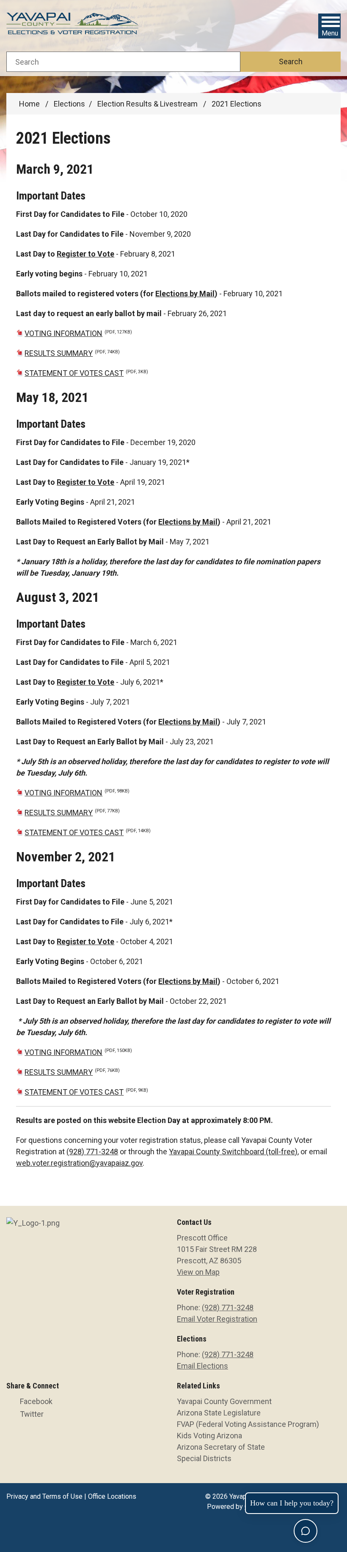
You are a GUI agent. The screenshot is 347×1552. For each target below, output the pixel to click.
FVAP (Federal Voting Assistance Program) (248, 1424)
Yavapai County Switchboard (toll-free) (233, 1151)
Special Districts (204, 1458)
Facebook (36, 1401)
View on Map (198, 1272)
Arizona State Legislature (219, 1412)
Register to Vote (85, 253)
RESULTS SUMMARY (72, 353)
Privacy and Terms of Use (44, 1496)
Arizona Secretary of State (221, 1447)
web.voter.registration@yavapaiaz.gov (79, 1163)
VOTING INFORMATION (78, 333)
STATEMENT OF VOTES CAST (86, 373)
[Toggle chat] (305, 1531)
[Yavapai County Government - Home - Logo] (73, 26)
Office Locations (112, 1496)
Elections (69, 103)
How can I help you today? (291, 1503)
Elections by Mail (185, 293)
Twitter (32, 1414)
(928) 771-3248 (92, 1151)
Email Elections (202, 1365)
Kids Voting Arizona (209, 1435)
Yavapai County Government (224, 1401)
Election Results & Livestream (148, 103)
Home (29, 103)
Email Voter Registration (217, 1318)
